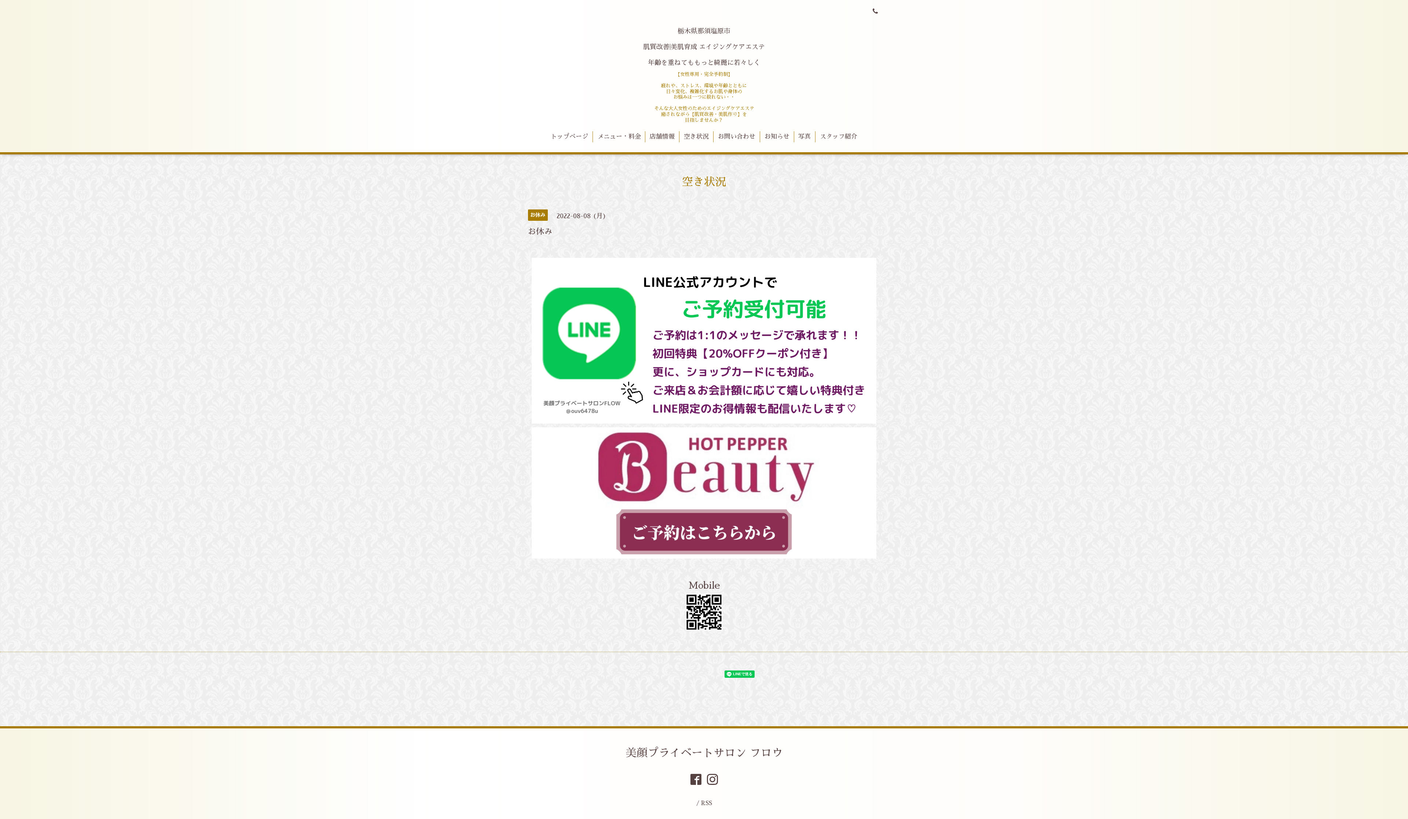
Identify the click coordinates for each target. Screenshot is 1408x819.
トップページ (569, 137)
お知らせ (776, 137)
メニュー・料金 (619, 137)
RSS (706, 803)
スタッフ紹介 (838, 137)
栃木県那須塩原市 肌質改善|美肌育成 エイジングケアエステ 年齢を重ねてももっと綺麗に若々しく (704, 47)
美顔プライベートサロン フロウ (704, 752)
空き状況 (696, 137)
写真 (804, 137)
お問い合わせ (736, 137)
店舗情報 (662, 137)
